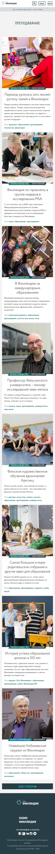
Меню (50, 3)
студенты (38, 588)
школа (6, 591)
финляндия (20, 127)
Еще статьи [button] (26, 786)
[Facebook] (20, 833)
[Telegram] (34, 833)
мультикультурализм (18, 315)
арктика (12, 497)
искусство (21, 497)
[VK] (27, 833)
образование (23, 124)
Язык (42, 3)
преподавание (36, 124)
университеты (41, 406)
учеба (46, 588)
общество (25, 772)
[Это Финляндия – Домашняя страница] (9, 3)
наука (11, 221)
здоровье (13, 124)
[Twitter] (23, 833)
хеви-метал (9, 409)
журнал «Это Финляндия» (20, 680)
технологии (9, 127)
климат (30, 497)
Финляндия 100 (30, 683)
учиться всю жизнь (25, 318)
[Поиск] (34, 3)
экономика (9, 776)
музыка (12, 406)
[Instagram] (31, 833)
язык (37, 318)
